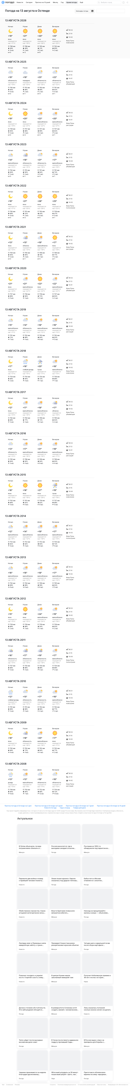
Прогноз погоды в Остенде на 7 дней (80, 806)
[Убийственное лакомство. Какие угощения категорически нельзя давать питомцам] (32, 904)
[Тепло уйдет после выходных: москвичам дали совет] (32, 1033)
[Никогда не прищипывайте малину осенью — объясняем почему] (97, 904)
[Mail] (3, 2)
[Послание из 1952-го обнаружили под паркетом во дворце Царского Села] (97, 839)
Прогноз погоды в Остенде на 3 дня (18, 806)
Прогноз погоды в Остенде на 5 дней (48, 806)
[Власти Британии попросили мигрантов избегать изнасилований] (65, 904)
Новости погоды (50, 808)
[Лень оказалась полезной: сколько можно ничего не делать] (97, 1001)
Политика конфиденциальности (67, 1084)
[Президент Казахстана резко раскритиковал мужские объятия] (65, 936)
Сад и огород (65, 808)
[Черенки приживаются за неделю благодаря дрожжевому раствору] (32, 1065)
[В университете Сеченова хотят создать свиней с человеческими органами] (65, 1001)
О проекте (53, 1084)
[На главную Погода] (9, 2)
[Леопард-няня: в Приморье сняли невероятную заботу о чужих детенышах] (32, 936)
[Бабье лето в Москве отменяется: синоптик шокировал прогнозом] (97, 872)
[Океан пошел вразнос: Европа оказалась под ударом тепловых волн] (65, 872)
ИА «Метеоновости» (122, 1084)
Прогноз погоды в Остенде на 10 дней (111, 806)
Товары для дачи (79, 808)
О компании (9, 1084)
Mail (3, 1084)
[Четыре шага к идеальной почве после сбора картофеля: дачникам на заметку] (97, 936)
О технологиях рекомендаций (86, 1084)
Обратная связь (101, 1084)
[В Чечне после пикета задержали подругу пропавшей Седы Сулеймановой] (65, 1033)
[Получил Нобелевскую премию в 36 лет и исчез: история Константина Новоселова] (97, 968)
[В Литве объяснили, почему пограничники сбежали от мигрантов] (32, 839)
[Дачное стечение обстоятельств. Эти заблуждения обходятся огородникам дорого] (32, 1001)
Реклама (17, 1084)
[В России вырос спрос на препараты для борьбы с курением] (97, 1033)
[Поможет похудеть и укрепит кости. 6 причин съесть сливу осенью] (32, 968)
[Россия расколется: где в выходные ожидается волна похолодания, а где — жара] (65, 839)
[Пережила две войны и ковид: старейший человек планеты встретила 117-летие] (32, 872)
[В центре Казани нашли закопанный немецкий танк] (65, 968)
